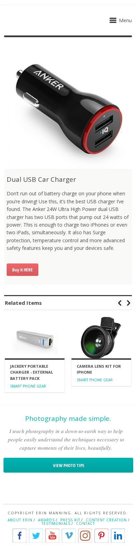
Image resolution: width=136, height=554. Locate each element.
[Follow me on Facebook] (20, 536)
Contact (85, 523)
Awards (46, 520)
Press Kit (70, 520)
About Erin (20, 520)
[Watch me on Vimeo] (69, 536)
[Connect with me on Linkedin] (118, 536)
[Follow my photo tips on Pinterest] (101, 536)
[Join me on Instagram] (85, 536)
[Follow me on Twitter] (36, 536)
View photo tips (68, 465)
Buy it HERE (22, 270)
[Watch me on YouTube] (52, 536)
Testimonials (55, 523)
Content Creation (106, 520)
